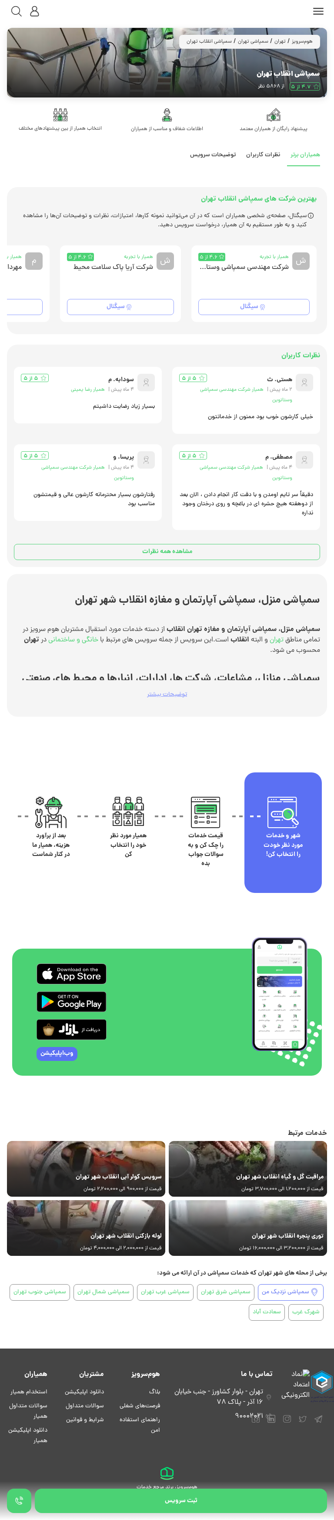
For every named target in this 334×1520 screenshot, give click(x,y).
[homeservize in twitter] (302, 1423)
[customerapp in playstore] (72, 1001)
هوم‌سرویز (302, 42)
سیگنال (249, 307)
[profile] (35, 11)
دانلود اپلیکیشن (84, 1392)
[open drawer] (318, 11)
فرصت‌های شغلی (140, 1406)
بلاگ (154, 1392)
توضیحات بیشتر (167, 694)
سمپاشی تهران (253, 42)
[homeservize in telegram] (318, 1423)
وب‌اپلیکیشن (56, 1053)
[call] (19, 1501)
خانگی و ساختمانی (73, 640)
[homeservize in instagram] (287, 1423)
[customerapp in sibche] (72, 973)
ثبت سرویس (181, 1501)
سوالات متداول (85, 1406)
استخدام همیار (28, 1392)
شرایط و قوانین (85, 1420)
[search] (16, 11)
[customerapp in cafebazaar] (72, 1029)
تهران (280, 42)
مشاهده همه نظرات (167, 552)
